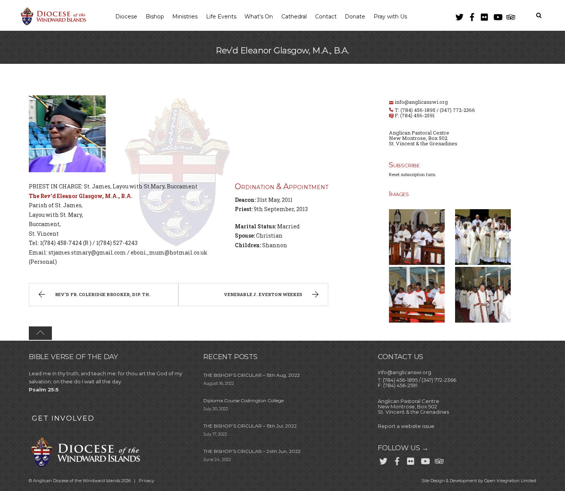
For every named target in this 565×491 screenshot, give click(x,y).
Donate (355, 16)
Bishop (155, 16)
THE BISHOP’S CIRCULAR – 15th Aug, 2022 (251, 375)
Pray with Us (390, 16)
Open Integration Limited (510, 480)
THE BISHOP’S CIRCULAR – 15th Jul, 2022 (250, 426)
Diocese (126, 16)
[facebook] (472, 15)
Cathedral (294, 16)
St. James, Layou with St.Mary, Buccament (141, 186)
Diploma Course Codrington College (243, 400)
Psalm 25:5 (44, 389)
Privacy (146, 480)
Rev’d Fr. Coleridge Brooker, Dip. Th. (102, 294)
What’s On (258, 16)
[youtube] (497, 15)
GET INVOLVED (63, 418)
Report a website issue (406, 426)
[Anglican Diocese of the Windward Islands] (52, 24)
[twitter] (459, 15)
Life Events (221, 16)
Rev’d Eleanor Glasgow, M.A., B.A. (282, 50)
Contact (326, 16)
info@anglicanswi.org (421, 101)
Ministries (185, 16)
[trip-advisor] (510, 15)
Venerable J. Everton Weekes (263, 294)
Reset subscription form (412, 174)
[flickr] (484, 15)
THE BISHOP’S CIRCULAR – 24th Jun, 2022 (252, 451)
